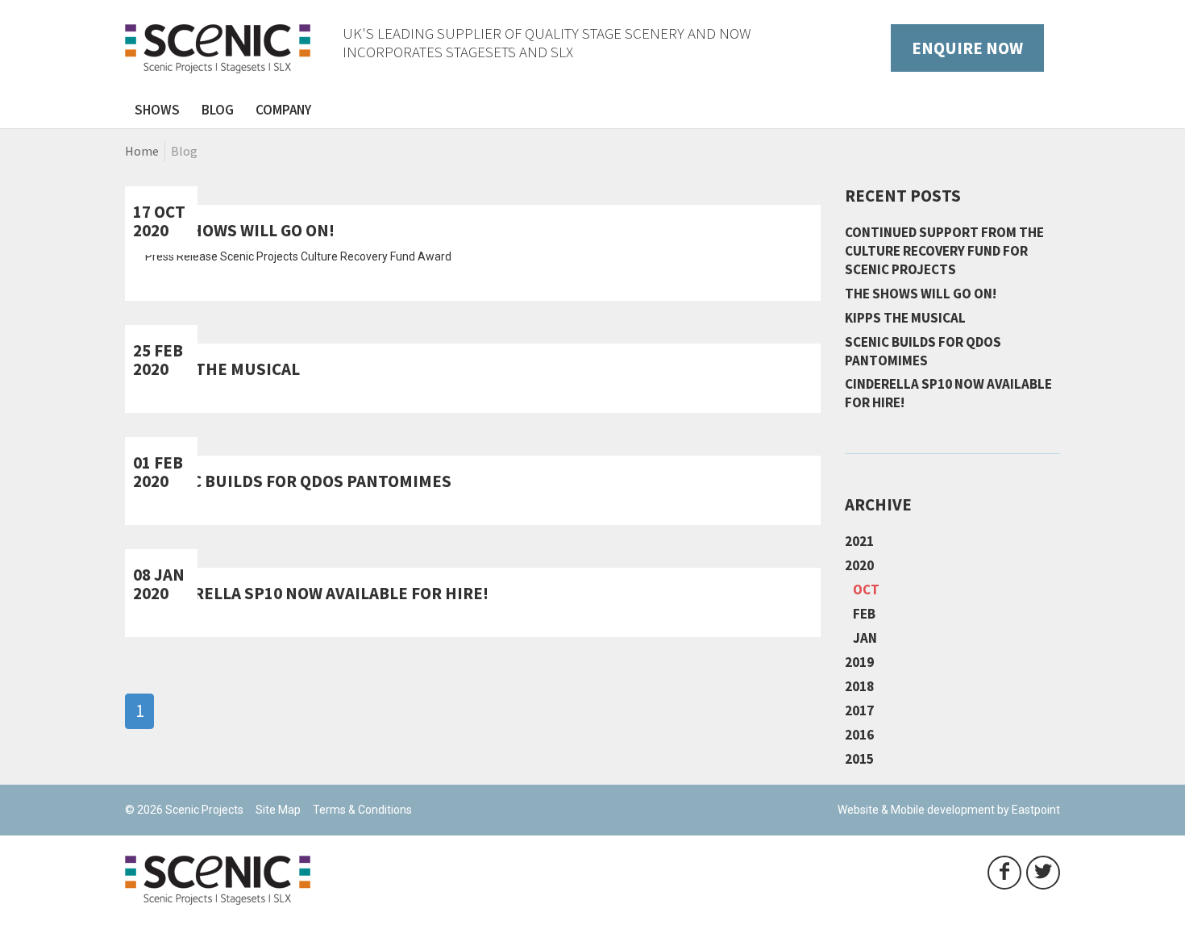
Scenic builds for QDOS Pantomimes (923, 351)
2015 (859, 759)
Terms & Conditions (362, 809)
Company (283, 110)
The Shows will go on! (920, 293)
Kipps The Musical (905, 318)
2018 (859, 686)
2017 (859, 710)
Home (142, 151)
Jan (865, 638)
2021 (859, 541)
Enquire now (967, 48)
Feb (864, 614)
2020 (859, 565)
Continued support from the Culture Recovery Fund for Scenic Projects (944, 250)
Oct (866, 589)
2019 (859, 662)
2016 (859, 735)
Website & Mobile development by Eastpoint (949, 809)
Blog (218, 110)
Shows (157, 110)
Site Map (278, 809)
